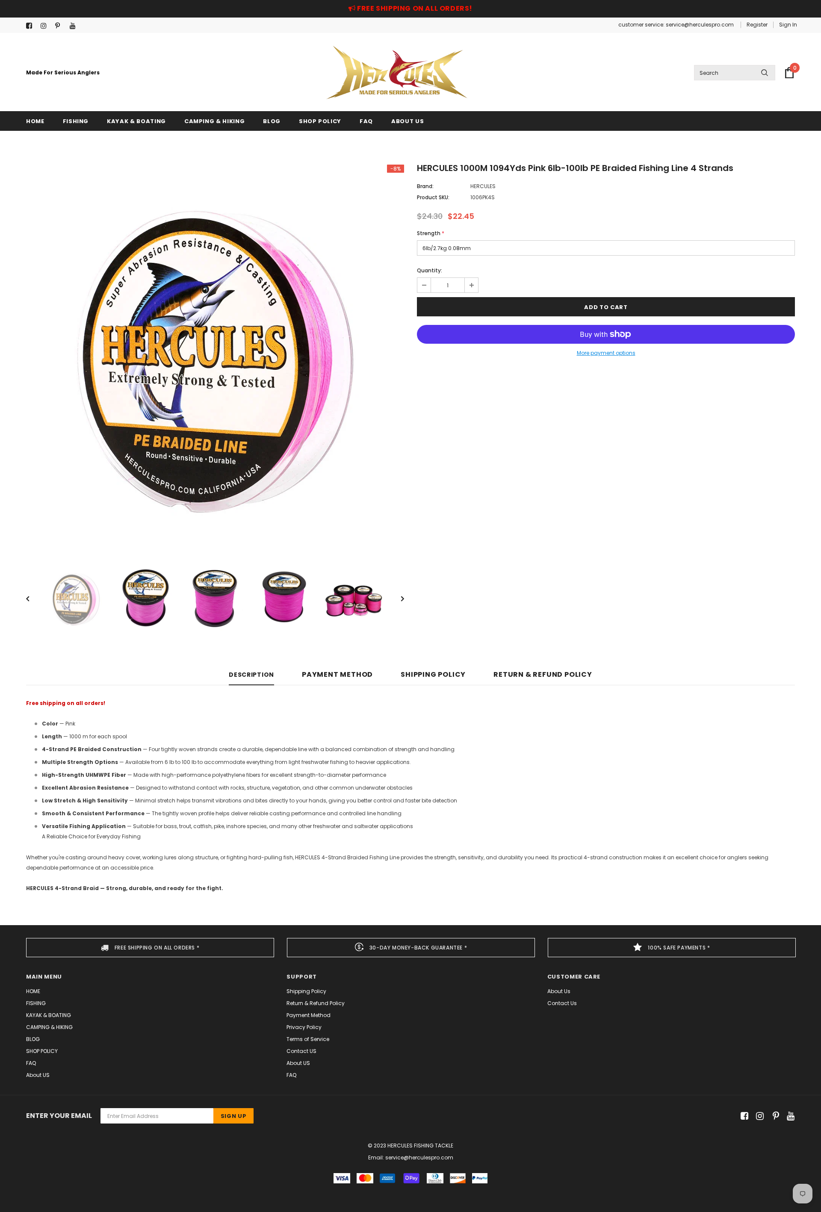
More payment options (606, 353)
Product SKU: (433, 197)
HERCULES (483, 186)
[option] (215, 354)
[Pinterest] (60, 26)
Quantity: (429, 270)
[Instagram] (46, 26)
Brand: (425, 186)
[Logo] (396, 72)
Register (757, 24)
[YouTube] (75, 26)
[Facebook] (31, 26)
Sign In (788, 24)
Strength (430, 233)
